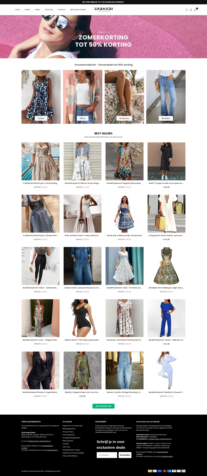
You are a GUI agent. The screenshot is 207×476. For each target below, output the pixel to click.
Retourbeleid (68, 441)
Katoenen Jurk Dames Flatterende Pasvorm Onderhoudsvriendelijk (124, 340)
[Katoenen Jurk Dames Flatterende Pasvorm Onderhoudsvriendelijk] (125, 318)
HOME (17, 9)
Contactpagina (166, 456)
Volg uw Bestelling (70, 456)
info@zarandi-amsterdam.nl (39, 441)
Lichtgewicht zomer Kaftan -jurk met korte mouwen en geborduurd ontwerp (166, 235)
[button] (195, 10)
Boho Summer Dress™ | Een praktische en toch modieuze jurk (82, 235)
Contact (66, 444)
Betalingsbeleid (69, 429)
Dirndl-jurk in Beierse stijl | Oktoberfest (124, 235)
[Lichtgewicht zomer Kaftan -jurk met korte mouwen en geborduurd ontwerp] (167, 214)
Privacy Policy (68, 432)
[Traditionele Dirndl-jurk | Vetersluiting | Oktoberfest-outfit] (41, 161)
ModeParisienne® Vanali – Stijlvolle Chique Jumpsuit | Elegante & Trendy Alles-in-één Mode (166, 340)
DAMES (27, 9)
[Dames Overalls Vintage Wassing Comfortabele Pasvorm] (125, 370)
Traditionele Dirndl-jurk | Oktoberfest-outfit (40, 235)
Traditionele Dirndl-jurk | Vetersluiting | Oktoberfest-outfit (40, 183)
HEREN (37, 9)
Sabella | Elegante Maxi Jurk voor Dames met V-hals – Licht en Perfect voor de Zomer (82, 392)
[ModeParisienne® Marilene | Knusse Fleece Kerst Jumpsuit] (167, 370)
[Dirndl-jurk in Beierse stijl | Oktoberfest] (125, 214)
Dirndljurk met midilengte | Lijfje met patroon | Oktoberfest (166, 288)
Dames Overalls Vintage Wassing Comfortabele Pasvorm (124, 392)
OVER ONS (49, 9)
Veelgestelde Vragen (71, 450)
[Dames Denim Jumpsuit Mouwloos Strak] (83, 266)
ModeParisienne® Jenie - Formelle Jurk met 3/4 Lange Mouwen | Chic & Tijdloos (124, 288)
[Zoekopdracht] (187, 10)
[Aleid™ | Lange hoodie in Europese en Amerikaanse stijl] (167, 161)
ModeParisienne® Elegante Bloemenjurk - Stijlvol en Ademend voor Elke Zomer (124, 183)
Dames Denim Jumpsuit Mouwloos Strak (82, 288)
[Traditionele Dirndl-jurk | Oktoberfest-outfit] (41, 214)
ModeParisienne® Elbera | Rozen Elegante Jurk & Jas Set (82, 183)
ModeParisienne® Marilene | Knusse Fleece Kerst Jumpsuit (166, 392)
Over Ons (66, 447)
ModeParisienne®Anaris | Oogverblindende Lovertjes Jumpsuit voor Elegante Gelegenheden (40, 392)
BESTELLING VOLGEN (78, 9)
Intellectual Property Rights (73, 453)
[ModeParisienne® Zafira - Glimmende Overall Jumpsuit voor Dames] (41, 266)
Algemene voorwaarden (73, 426)
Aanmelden (125, 455)
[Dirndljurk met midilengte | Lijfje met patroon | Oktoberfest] (167, 266)
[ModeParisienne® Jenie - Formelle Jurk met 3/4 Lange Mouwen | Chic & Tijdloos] (125, 266)
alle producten (103, 406)
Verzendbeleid (69, 435)
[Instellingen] (191, 10)
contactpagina (52, 450)
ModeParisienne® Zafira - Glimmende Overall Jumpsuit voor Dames (40, 288)
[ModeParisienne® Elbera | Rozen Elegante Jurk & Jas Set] (83, 161)
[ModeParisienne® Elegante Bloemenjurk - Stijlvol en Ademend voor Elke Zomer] (125, 161)
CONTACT (62, 9)
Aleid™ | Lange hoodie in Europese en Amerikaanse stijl (166, 183)
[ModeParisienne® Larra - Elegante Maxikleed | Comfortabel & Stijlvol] (41, 318)
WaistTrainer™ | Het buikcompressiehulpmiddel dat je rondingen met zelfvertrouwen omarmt (82, 340)
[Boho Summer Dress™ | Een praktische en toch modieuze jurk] (83, 214)
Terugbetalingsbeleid (71, 438)
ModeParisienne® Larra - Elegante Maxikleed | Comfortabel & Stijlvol (40, 340)
